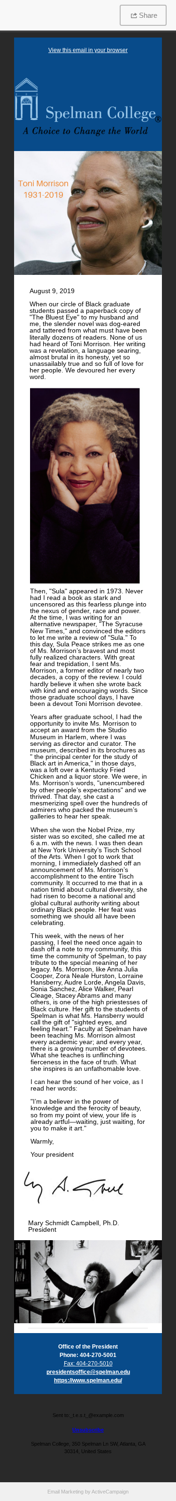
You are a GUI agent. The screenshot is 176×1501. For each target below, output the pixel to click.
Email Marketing (65, 1491)
